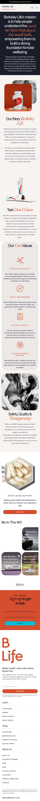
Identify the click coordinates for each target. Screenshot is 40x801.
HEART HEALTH (7, 720)
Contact (6, 783)
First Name (20, 612)
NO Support (7, 732)
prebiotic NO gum (9, 740)
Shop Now (20, 512)
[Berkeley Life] (12, 650)
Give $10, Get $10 (9, 771)
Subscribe (20, 691)
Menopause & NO (9, 736)
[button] (32, 7)
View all (20, 584)
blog (4, 763)
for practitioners (10, 759)
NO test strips (8, 744)
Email (20, 618)
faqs (4, 767)
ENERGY (5, 712)
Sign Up (20, 623)
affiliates (6, 775)
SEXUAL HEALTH (8, 716)
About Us (6, 755)
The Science (7, 709)
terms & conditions (10, 779)
